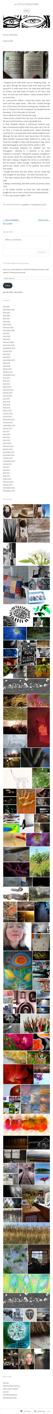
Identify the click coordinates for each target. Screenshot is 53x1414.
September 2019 (9, 348)
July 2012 (6, 431)
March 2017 (7, 387)
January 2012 (8, 449)
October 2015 (8, 413)
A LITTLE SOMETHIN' (26, 4)
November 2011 (9, 455)
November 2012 (9, 419)
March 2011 (7, 479)
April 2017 (6, 384)
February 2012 (8, 446)
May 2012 (6, 437)
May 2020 (6, 339)
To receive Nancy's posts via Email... (16, 263)
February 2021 (8, 327)
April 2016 (6, 407)
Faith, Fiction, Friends (10, 1389)
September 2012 (9, 425)
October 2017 (8, 372)
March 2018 (7, 369)
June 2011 (6, 470)
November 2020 (9, 330)
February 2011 (8, 482)
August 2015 (7, 416)
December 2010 (9, 487)
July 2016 (6, 398)
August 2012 (7, 428)
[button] (7, 511)
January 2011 (8, 484)
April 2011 (6, 476)
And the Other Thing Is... (12, 1386)
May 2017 (6, 381)
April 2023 (6, 315)
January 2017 (8, 392)
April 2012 (6, 440)
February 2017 (8, 389)
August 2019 (7, 351)
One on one (44, 220)
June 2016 (6, 401)
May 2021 (6, 318)
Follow (7, 285)
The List (6, 1383)
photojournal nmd (9, 1397)
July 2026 (6, 306)
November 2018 (9, 360)
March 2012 (7, 443)
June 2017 (6, 378)
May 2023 (6, 312)
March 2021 (7, 324)
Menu (26, 11)
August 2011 (7, 464)
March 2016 (7, 410)
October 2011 (8, 458)
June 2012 (6, 434)
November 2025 (9, 309)
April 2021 (6, 321)
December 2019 (9, 345)
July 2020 (6, 333)
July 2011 (6, 467)
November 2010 (9, 490)
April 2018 (6, 366)
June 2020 (6, 336)
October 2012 (8, 422)
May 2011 (6, 473)
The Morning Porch (10, 1394)
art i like (6, 1391)
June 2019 (6, 354)
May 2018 (6, 363)
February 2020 (8, 342)
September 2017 (9, 375)
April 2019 (6, 357)
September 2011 (9, 461)
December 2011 (9, 452)
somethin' (25, 204)
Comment (41, 252)
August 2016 (7, 395)
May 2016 (6, 404)
